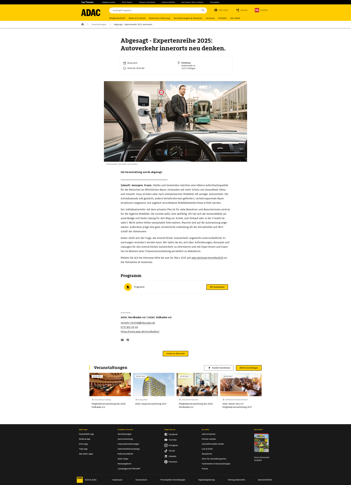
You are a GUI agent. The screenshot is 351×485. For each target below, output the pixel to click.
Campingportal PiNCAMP (129, 468)
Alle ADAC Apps (86, 454)
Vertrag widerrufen (236, 480)
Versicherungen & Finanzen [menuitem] (188, 18)
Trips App (83, 449)
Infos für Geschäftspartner (214, 459)
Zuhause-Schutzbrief (147, 2)
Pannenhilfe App (86, 434)
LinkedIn (172, 456)
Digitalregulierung (206, 480)
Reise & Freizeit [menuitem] (137, 18)
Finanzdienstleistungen (128, 444)
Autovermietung (125, 439)
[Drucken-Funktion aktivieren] (127, 340)
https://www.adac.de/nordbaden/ (140, 331)
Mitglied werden (108, 2)
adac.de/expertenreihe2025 (207, 257)
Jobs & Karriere (208, 434)
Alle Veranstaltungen (249, 368)
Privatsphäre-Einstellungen (172, 480)
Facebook (173, 434)
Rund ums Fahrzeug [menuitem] (159, 18)
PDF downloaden (217, 287)
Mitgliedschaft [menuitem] (117, 18)
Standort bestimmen (221, 368)
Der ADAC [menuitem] (235, 18)
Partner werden (209, 439)
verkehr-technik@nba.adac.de (138, 322)
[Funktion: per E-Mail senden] (122, 340)
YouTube (173, 440)
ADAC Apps (83, 430)
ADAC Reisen (127, 2)
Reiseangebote (124, 463)
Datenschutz (141, 480)
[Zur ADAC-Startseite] (90, 12)
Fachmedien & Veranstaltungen (216, 463)
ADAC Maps (123, 459)
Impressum (117, 480)
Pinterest (173, 462)
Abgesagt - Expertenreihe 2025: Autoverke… (133, 24)
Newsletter (207, 454)
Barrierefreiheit (265, 480)
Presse (205, 468)
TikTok (172, 451)
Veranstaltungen (99, 24)
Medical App (84, 439)
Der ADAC (205, 430)
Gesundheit (214, 2)
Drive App (83, 444)
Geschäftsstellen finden (213, 444)
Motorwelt (258, 430)
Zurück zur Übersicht (175, 353)
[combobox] (158, 10)
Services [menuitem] (210, 18)
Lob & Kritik (207, 449)
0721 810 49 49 (129, 327)
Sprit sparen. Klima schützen (192, 2)
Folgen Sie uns (169, 430)
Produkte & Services (125, 430)
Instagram (173, 445)
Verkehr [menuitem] (222, 18)
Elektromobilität (168, 2)
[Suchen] (203, 10)
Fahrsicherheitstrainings (129, 449)
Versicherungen (124, 434)
